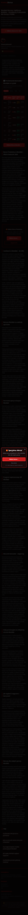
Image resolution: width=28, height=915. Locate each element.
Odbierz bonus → (14, 459)
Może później (14, 463)
